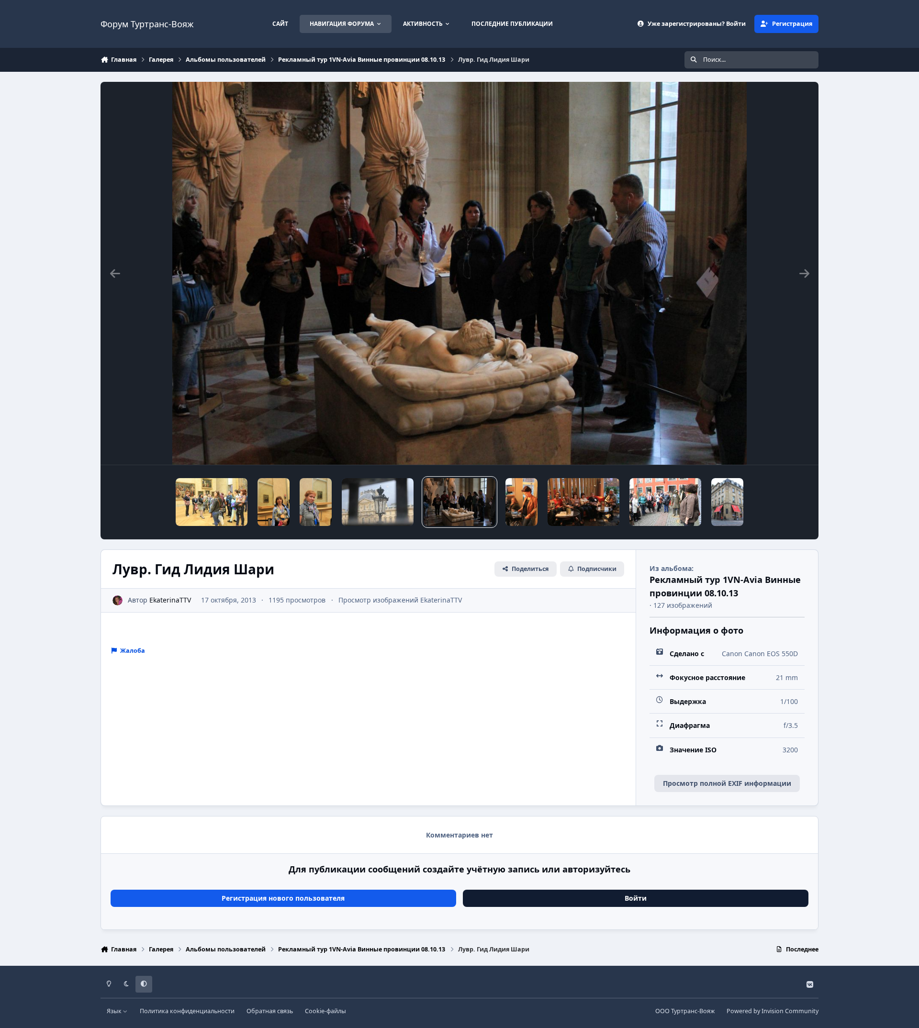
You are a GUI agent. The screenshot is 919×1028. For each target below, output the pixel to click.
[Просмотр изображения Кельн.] (727, 502)
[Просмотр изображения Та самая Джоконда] (274, 502)
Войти (636, 898)
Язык (115, 1011)
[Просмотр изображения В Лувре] (211, 502)
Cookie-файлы (325, 1011)
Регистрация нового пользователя (283, 898)
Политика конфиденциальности (187, 1011)
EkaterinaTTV (170, 599)
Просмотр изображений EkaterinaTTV (400, 599)
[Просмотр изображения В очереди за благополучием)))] (665, 502)
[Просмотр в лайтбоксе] (459, 273)
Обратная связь (270, 1011)
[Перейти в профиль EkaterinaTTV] (117, 600)
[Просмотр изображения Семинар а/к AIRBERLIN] (583, 502)
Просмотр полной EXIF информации (727, 783)
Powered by (772, 1011)
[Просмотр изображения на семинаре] (521, 502)
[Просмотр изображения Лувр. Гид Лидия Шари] (459, 502)
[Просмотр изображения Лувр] (378, 502)
